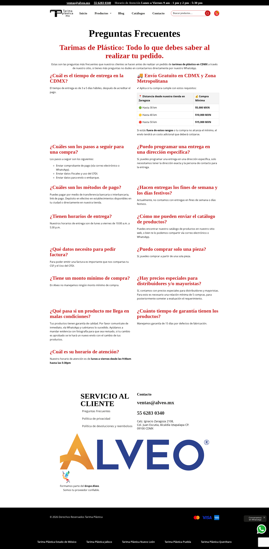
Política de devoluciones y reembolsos (107, 426)
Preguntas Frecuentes (96, 411)
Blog (121, 13)
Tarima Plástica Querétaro (216, 542)
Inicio (83, 13)
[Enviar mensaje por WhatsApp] (262, 529)
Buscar (207, 13)
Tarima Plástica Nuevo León (138, 542)
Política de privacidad (96, 418)
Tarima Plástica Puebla (178, 542)
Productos (101, 13)
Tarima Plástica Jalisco (99, 542)
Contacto (158, 13)
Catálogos (138, 13)
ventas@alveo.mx (78, 3)
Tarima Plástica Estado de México (56, 542)
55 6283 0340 (102, 3)
